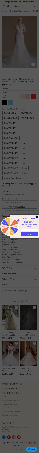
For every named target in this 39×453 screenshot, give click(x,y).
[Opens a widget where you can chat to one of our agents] (31, 449)
